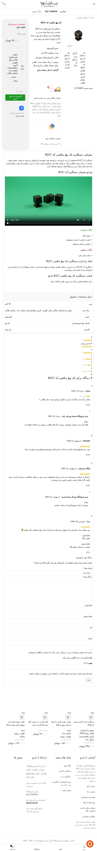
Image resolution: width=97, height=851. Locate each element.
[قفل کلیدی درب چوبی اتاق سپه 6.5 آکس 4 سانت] (37, 700)
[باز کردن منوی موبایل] (94, 4)
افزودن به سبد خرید (15, 97)
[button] (45, 717)
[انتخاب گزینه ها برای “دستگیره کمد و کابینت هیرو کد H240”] (91, 717)
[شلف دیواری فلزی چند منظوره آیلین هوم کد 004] (14, 700)
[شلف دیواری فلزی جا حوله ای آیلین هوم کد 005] (60, 700)
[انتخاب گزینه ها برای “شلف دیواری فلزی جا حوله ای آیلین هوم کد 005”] (68, 717)
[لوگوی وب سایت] (48, 4)
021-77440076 (51, 11)
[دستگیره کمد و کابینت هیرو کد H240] (83, 700)
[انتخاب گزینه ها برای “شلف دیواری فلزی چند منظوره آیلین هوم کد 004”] (22, 717)
